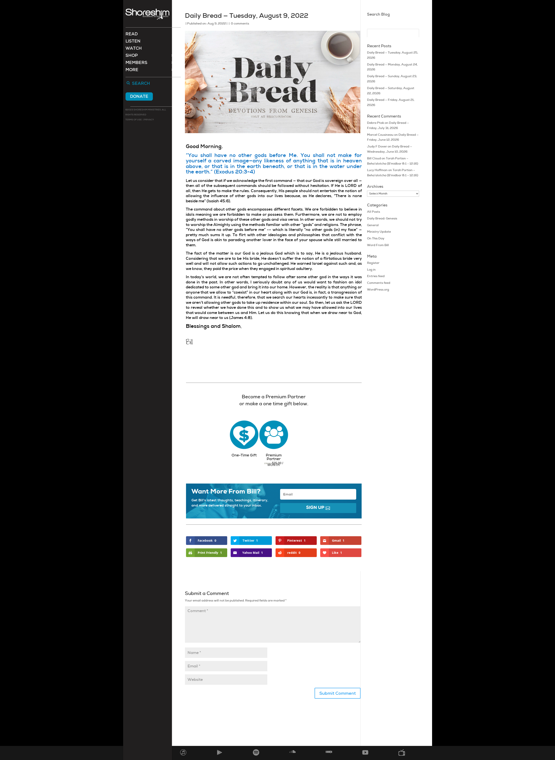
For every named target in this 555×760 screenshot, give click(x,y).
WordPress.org (378, 289)
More (132, 70)
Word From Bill (378, 245)
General (373, 225)
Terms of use (133, 119)
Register (373, 263)
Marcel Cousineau (380, 135)
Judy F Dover (377, 146)
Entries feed (376, 276)
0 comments (240, 23)
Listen (133, 42)
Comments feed (378, 283)
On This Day (375, 238)
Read (132, 35)
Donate (139, 96)
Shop (132, 56)
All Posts (373, 212)
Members (136, 63)
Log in (371, 269)
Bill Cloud (374, 158)
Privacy (149, 119)
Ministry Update (379, 232)
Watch (134, 49)
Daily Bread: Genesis (382, 218)
